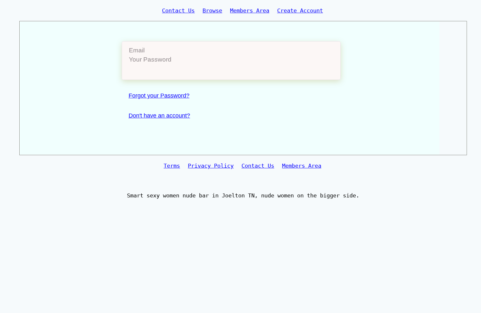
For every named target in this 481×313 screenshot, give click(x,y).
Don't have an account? (159, 115)
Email (137, 50)
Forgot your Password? (159, 95)
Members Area (249, 10)
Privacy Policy (211, 165)
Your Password (150, 59)
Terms (172, 165)
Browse (212, 10)
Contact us (178, 10)
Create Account (300, 10)
